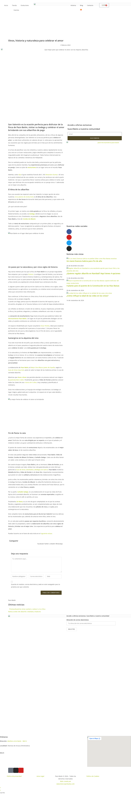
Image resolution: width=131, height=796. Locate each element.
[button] (40, 542)
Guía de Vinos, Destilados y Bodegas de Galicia (32, 470)
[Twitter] (69, 242)
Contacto (90, 5)
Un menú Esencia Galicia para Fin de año (84, 261)
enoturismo (32, 167)
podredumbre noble (17, 380)
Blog (81, 5)
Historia (73, 5)
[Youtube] (69, 237)
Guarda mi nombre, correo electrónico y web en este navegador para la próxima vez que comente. (35, 585)
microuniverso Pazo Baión (17, 318)
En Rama (20, 502)
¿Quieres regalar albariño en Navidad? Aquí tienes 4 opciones (93, 273)
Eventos (16, 10)
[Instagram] (69, 248)
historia (30, 274)
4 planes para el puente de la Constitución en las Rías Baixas (93, 285)
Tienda (14, 5)
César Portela (45, 326)
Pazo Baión (25, 367)
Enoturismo (25, 5)
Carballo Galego (22, 492)
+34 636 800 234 (10, 753)
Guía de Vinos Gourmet (16, 370)
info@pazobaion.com (7, 748)
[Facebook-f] (69, 231)
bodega (32, 214)
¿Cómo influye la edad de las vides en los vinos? (87, 296)
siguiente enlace (46, 533)
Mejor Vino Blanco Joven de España (43, 367)
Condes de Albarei (29, 219)
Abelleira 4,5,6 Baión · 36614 (17, 741)
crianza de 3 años (31, 382)
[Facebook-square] (10, 770)
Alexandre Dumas (51, 175)
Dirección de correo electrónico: (78, 620)
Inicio (6, 5)
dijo (20, 175)
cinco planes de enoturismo (24, 197)
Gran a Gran (22, 377)
